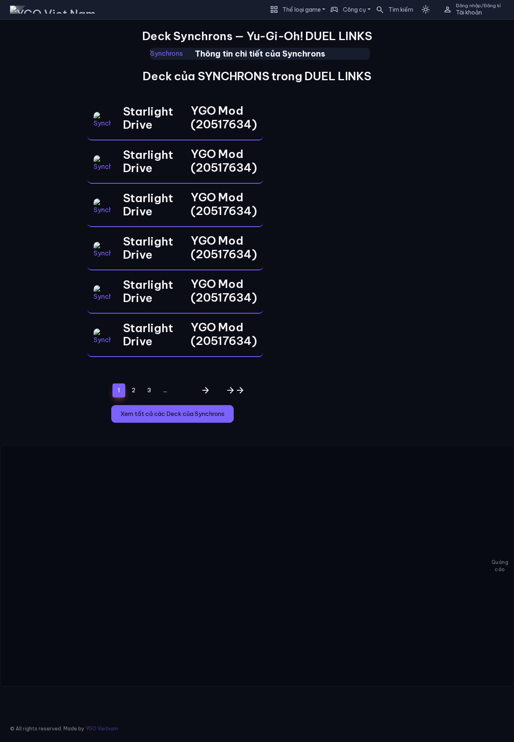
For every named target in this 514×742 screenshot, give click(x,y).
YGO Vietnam (102, 729)
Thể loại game (301, 9)
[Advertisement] (37, 146)
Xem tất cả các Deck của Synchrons (172, 414)
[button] (392, 9)
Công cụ (354, 9)
